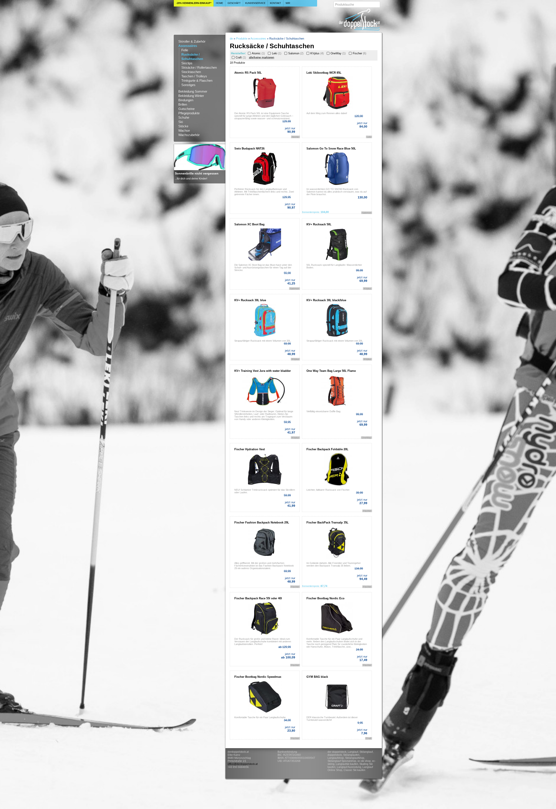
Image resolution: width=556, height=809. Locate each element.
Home (219, 3)
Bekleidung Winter (191, 96)
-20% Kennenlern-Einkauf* (193, 3)
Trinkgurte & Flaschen (196, 80)
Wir (288, 3)
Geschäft (234, 3)
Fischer (359, 53)
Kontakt (275, 3)
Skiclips (186, 63)
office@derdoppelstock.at (243, 764)
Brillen (182, 104)
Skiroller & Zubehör (191, 41)
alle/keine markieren (261, 57)
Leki (276, 53)
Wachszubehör (189, 135)
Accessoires (187, 46)
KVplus (317, 53)
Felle (184, 50)
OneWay (338, 53)
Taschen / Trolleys (194, 76)
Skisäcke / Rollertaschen (199, 67)
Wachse (184, 130)
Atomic (258, 53)
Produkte (241, 38)
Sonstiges (188, 85)
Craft (241, 57)
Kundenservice (255, 3)
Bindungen (185, 100)
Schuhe (183, 117)
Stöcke (183, 126)
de (231, 38)
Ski (180, 122)
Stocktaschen (191, 72)
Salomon (295, 53)
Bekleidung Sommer (192, 91)
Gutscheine (186, 109)
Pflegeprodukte (189, 113)
